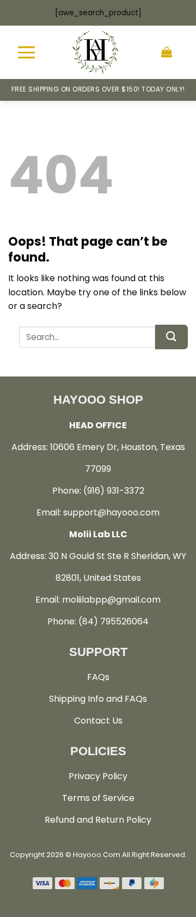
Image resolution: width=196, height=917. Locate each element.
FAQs (98, 677)
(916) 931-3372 (113, 490)
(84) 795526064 (113, 621)
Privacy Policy (98, 776)
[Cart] (167, 52)
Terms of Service (98, 798)
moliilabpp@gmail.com (111, 599)
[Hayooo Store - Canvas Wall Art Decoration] (95, 52)
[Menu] (26, 52)
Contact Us (98, 720)
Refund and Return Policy (98, 819)
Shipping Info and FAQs (98, 699)
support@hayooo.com (111, 512)
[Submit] (171, 337)
